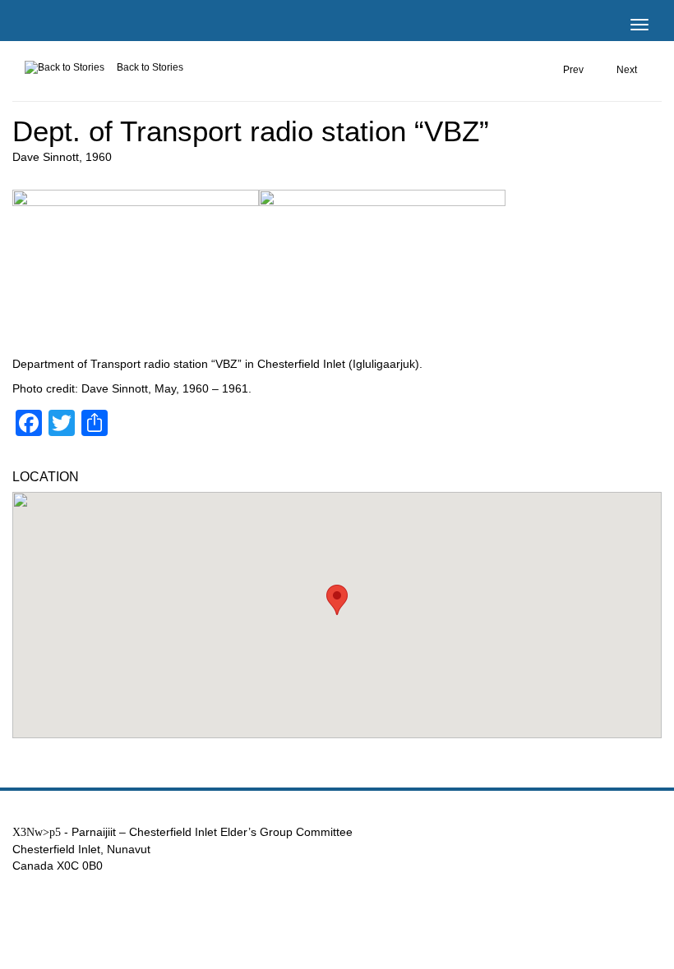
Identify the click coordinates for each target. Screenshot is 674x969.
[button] (337, 600)
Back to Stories (150, 67)
